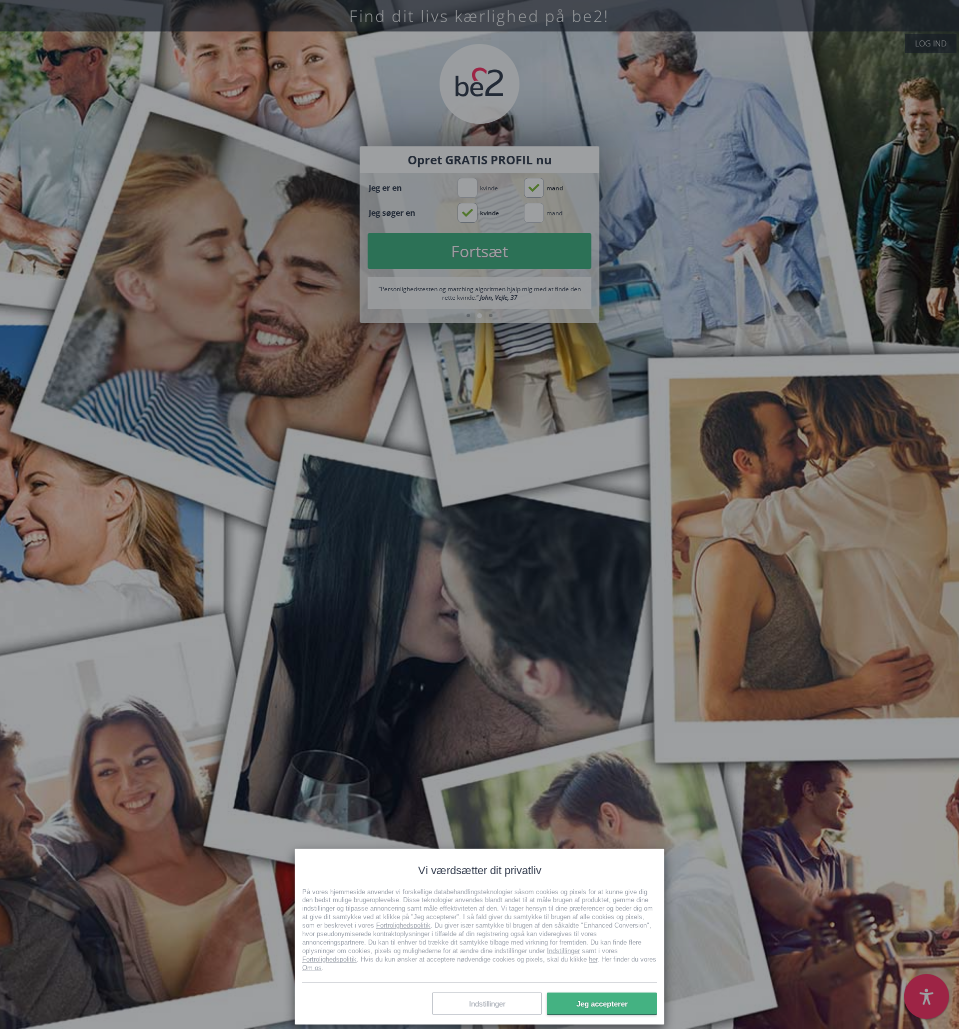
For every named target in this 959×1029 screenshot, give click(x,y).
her (593, 959)
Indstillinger (563, 950)
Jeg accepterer (602, 1003)
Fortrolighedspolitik (403, 925)
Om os (312, 967)
